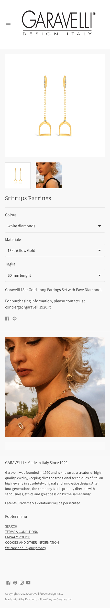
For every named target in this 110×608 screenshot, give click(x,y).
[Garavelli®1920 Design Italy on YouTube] (28, 582)
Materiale (13, 239)
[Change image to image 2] (48, 175)
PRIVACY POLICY (17, 537)
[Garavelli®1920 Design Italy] (58, 24)
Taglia (10, 264)
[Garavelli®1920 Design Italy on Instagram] (22, 582)
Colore (10, 215)
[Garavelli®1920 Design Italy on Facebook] (8, 582)
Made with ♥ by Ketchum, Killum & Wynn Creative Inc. (38, 599)
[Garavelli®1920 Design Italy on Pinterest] (15, 582)
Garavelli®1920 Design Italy (45, 593)
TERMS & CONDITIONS (21, 531)
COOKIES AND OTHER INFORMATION (32, 542)
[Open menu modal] (8, 25)
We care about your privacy (25, 547)
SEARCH (11, 526)
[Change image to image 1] (18, 175)
